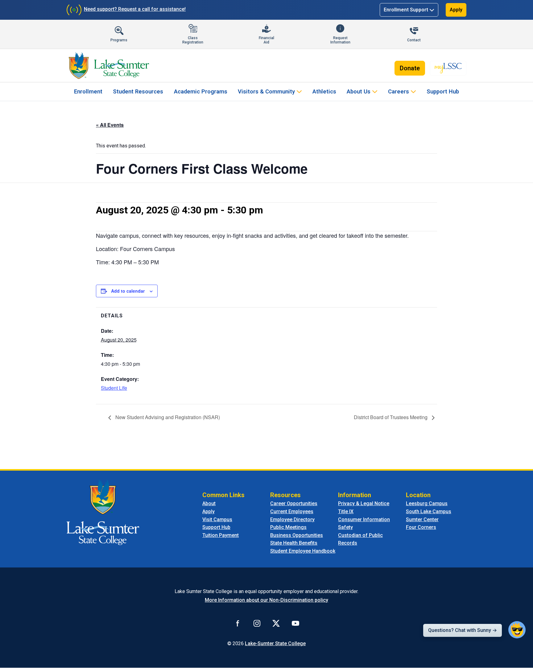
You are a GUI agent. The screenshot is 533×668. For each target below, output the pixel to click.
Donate (410, 68)
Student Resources (138, 91)
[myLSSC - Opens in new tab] (448, 68)
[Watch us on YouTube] (295, 623)
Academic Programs (200, 91)
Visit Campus (217, 519)
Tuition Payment (220, 535)
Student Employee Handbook (302, 551)
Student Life (114, 387)
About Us (358, 91)
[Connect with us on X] (276, 623)
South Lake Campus (428, 511)
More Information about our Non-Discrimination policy (266, 600)
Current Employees (291, 511)
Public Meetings (288, 527)
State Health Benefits (293, 543)
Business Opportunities (296, 535)
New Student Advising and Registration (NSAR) (167, 417)
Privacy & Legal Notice (363, 503)
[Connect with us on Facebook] (238, 623)
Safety (345, 527)
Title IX (345, 511)
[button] (517, 629)
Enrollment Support (406, 10)
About (209, 503)
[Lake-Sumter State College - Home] (109, 66)
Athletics (324, 91)
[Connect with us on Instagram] (257, 623)
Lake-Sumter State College (275, 643)
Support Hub (443, 91)
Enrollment (88, 91)
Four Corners (421, 527)
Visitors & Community (266, 91)
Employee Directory (292, 519)
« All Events (110, 124)
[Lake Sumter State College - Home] (103, 512)
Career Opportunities (293, 503)
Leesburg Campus (427, 503)
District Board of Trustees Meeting (391, 417)
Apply (456, 10)
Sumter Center (422, 519)
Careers (398, 91)
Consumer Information (364, 519)
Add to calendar (128, 291)
